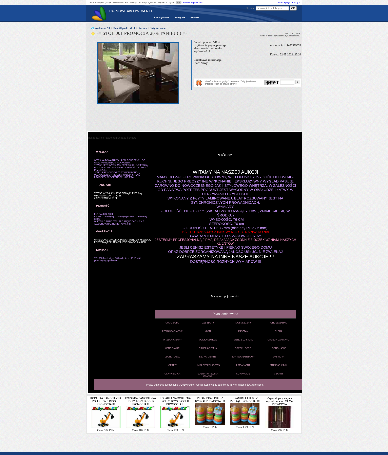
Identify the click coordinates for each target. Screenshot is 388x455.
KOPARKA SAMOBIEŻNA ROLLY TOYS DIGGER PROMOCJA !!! (105, 401)
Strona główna (161, 17)
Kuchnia (142, 28)
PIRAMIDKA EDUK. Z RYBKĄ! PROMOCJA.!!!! (210, 400)
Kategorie (180, 17)
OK (178, 2)
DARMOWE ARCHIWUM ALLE (131, 11)
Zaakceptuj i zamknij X (289, 2)
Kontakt (195, 17)
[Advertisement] (241, 71)
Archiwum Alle (103, 28)
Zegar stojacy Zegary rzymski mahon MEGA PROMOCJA (279, 401)
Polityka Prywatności (193, 2)
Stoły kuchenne (158, 28)
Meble (133, 28)
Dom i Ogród (120, 28)
